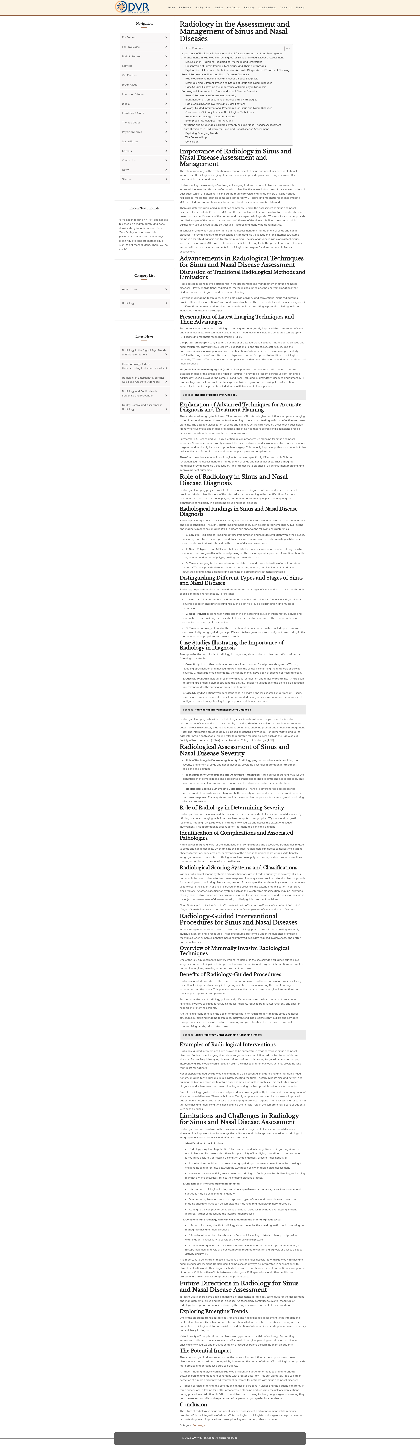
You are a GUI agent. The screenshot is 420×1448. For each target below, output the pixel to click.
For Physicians (202, 7)
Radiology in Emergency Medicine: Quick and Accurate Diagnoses (143, 380)
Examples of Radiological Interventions (209, 120)
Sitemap (300, 7)
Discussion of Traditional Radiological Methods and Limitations (223, 61)
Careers (127, 151)
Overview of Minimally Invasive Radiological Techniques (219, 112)
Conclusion (192, 141)
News (125, 169)
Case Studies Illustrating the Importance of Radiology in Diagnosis (225, 86)
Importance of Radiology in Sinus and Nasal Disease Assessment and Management (232, 53)
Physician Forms (132, 131)
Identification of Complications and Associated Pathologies (221, 99)
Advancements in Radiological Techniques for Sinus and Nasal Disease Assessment (232, 57)
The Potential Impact (198, 137)
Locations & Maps (133, 113)
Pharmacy (249, 7)
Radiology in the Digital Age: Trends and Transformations (144, 352)
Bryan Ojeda (129, 84)
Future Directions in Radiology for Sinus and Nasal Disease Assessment (225, 129)
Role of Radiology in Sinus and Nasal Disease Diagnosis (215, 74)
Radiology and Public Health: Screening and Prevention (140, 393)
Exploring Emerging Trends (201, 133)
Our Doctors (233, 7)
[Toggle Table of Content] (285, 48)
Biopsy (126, 103)
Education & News (133, 94)
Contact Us (286, 7)
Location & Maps (267, 7)
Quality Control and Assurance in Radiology (142, 407)
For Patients (185, 7)
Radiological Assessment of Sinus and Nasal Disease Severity (219, 91)
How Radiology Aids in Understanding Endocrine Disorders (144, 366)
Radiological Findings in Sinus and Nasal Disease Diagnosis (221, 78)
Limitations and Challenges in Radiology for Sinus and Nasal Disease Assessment (231, 124)
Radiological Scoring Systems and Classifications (215, 103)
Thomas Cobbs (131, 122)
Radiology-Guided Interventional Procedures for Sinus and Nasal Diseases (226, 108)
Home (171, 7)
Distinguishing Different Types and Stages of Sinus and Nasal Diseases (228, 82)
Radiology (198, 1425)
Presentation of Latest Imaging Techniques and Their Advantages (225, 65)
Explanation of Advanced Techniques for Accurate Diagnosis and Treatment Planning (237, 70)
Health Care (129, 289)
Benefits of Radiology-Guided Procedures (210, 116)
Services (218, 7)
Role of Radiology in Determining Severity (210, 95)
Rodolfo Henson (131, 56)
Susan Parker (130, 141)
